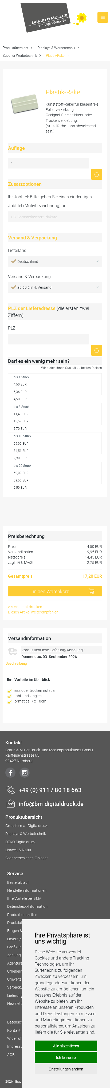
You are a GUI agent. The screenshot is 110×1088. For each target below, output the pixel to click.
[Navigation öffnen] (102, 17)
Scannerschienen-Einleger (26, 857)
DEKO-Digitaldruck (20, 841)
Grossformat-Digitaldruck (26, 825)
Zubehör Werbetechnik (20, 55)
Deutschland (27, 261)
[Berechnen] (96, 174)
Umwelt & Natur (18, 849)
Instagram (24, 773)
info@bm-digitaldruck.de (51, 804)
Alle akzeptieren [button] (66, 1045)
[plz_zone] (48, 339)
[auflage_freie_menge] (48, 163)
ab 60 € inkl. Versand (34, 287)
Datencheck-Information (27, 906)
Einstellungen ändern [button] (66, 1068)
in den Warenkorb (51, 591)
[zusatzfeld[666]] (55, 216)
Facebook (10, 773)
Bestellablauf (18, 882)
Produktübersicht (15, 47)
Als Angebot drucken (25, 606)
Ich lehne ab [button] (66, 1057)
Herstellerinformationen (26, 890)
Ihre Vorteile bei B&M (24, 898)
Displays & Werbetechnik (56, 47)
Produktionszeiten (22, 914)
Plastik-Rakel (55, 55)
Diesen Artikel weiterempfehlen (33, 612)
